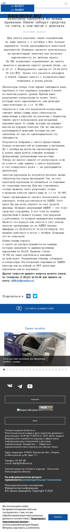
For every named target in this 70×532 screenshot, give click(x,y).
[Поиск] (66, 3)
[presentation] (3, 349)
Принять (58, 517)
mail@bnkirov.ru (22, 463)
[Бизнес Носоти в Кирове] (24, 16)
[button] (4, 369)
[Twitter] (35, 297)
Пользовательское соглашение (24, 485)
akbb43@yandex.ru (22, 281)
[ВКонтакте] (28, 297)
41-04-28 (20, 460)
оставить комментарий (39, 309)
